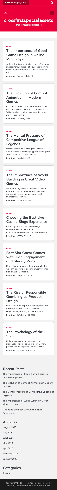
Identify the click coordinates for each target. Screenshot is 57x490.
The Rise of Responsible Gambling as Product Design (26, 296)
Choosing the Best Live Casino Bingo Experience (26, 219)
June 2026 (8, 437)
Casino (9, 46)
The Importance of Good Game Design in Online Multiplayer (26, 54)
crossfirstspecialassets (28, 20)
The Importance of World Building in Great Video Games (27, 179)
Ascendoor (20, 485)
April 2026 (8, 448)
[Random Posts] (5, 13)
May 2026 (8, 443)
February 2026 (10, 453)
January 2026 (10, 458)
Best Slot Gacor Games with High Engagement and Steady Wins (25, 256)
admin (12, 76)
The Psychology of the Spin (24, 334)
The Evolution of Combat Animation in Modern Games (26, 97)
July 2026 (8, 432)
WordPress (44, 485)
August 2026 (9, 427)
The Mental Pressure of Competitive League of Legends (25, 139)
